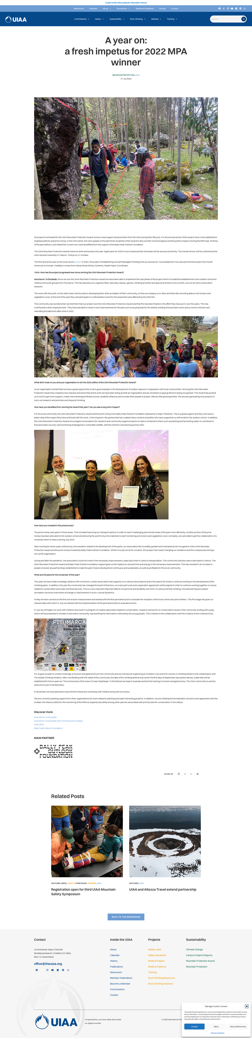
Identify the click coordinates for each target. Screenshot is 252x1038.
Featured (56, 883)
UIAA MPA (39, 724)
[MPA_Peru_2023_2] (187, 346)
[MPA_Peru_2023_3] (126, 346)
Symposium (80, 883)
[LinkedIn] (240, 8)
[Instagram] (228, 8)
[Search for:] (226, 19)
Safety (71, 883)
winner (78, 262)
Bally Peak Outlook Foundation (48, 728)
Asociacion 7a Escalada (45, 717)
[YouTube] (232, 8)
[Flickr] (236, 8)
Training (91, 883)
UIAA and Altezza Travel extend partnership (162, 889)
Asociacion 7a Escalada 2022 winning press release (58, 720)
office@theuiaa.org (48, 964)
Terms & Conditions (217, 1033)
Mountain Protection (123, 75)
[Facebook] (219, 8)
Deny (216, 1026)
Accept (194, 1026)
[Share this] (179, 774)
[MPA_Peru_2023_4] (64, 346)
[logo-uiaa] (16, 19)
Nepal (64, 883)
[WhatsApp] (245, 8)
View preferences (238, 1026)
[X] (224, 8)
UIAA (137, 75)
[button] (246, 1006)
